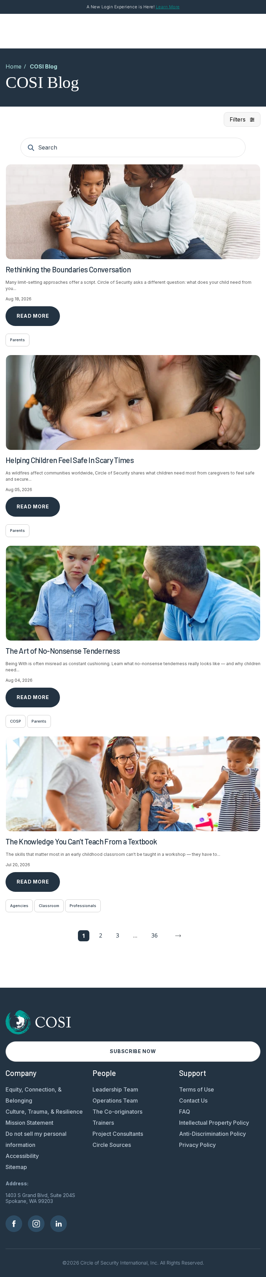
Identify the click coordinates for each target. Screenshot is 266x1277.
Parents (17, 339)
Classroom (49, 905)
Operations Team (115, 1100)
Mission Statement (29, 1122)
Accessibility (22, 1155)
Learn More (168, 6)
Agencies (19, 905)
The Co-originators (117, 1111)
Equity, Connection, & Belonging (34, 1095)
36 (154, 935)
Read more (33, 316)
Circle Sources (111, 1144)
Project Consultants (117, 1133)
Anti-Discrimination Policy (212, 1133)
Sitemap (16, 1166)
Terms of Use (196, 1089)
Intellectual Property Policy (214, 1122)
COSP (15, 721)
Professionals (83, 905)
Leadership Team (115, 1089)
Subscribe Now (133, 1051)
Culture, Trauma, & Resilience (44, 1111)
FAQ (184, 1111)
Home (13, 66)
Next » (178, 936)
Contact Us (193, 1100)
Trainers (103, 1122)
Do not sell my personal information (36, 1139)
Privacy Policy (197, 1144)
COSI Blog (43, 66)
